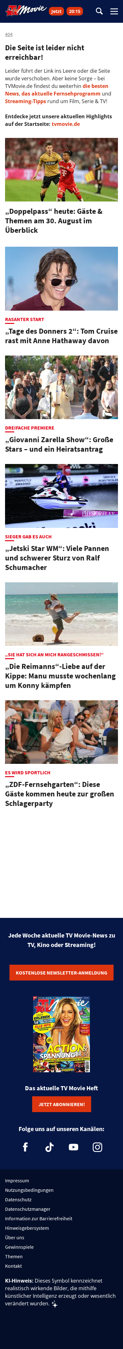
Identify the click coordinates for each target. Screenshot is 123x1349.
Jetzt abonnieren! (61, 1104)
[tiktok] (49, 1147)
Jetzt (56, 11)
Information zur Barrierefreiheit (38, 1218)
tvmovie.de (66, 124)
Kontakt (13, 1266)
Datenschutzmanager (27, 1209)
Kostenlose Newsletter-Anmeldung (61, 972)
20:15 (74, 11)
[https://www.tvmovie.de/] (26, 10)
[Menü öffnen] (114, 11)
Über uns (14, 1237)
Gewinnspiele (19, 1247)
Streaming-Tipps (25, 101)
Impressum (17, 1180)
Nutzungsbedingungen (29, 1190)
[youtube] (73, 1147)
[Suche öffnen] (99, 11)
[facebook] (25, 1147)
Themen (14, 1256)
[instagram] (97, 1147)
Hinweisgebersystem (27, 1228)
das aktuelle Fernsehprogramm (60, 93)
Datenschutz (18, 1199)
